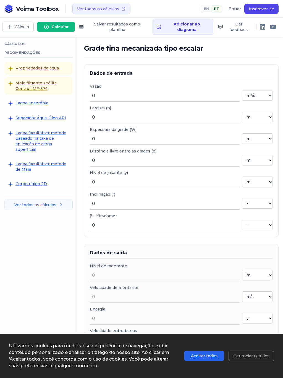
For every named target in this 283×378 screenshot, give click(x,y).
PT (216, 9)
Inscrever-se (261, 8)
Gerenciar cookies (251, 355)
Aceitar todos (204, 355)
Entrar (235, 8)
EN (206, 9)
